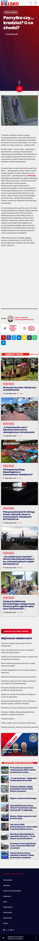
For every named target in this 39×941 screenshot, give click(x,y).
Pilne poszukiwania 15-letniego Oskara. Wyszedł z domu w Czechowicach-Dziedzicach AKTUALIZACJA (19, 515)
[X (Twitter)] (6, 930)
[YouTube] (4, 930)
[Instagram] (11, 930)
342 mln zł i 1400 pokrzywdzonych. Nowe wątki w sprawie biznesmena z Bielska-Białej (23, 827)
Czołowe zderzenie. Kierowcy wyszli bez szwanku (19, 727)
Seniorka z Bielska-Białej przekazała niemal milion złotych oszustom (21, 788)
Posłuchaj (31, 176)
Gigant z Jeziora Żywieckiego (23, 798)
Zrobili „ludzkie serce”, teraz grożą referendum (18, 723)
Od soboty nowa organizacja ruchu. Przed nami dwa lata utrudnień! (23, 845)
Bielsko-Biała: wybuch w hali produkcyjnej (23, 817)
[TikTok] (9, 930)
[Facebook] (14, 930)
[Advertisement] (19, 58)
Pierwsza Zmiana (12, 749)
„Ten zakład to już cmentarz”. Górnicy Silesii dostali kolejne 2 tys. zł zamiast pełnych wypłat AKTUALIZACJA (18, 560)
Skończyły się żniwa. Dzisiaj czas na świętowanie (19, 388)
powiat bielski (11, 12)
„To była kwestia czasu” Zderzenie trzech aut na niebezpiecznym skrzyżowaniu (19, 430)
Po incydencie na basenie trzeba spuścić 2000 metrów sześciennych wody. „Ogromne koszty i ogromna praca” (23, 772)
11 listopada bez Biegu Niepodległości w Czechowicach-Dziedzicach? (18, 472)
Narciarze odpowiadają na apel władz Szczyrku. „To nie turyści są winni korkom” (23, 836)
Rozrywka (7, 746)
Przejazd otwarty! (7, 719)
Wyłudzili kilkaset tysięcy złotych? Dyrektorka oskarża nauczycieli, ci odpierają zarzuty (23, 808)
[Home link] (10, 2)
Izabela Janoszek (21, 318)
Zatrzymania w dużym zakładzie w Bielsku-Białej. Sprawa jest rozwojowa (22, 855)
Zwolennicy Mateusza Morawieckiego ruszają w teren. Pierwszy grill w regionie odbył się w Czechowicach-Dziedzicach (19, 606)
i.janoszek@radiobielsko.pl (24, 319)
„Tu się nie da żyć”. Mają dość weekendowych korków (23, 779)
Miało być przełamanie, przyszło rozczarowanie (18, 677)
